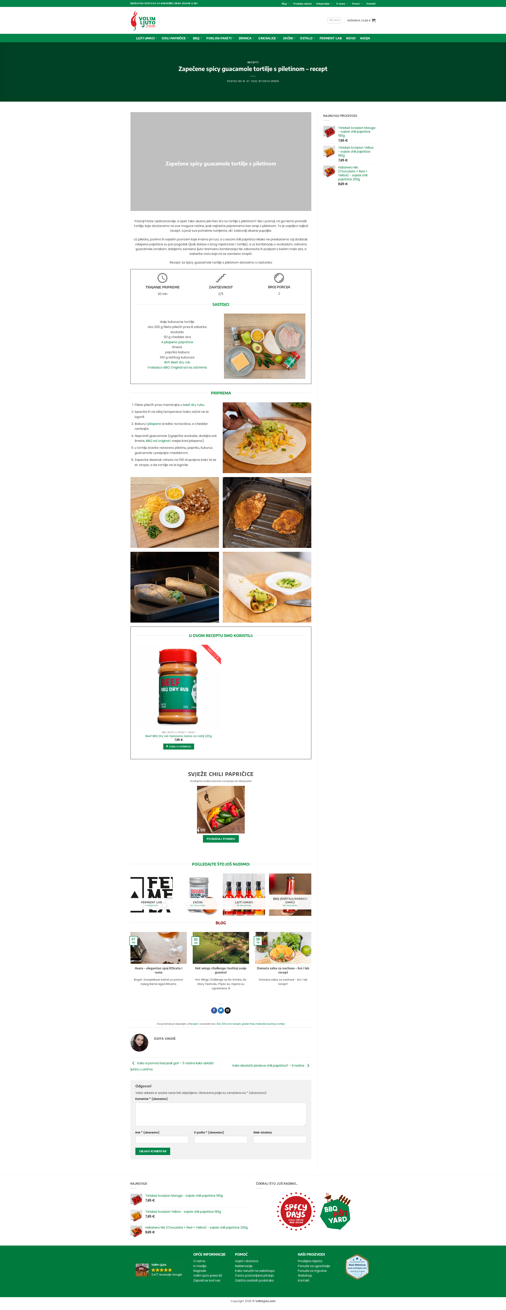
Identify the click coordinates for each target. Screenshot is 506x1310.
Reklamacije (244, 1266)
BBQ (196, 38)
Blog (284, 3)
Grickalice (267, 38)
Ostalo (306, 38)
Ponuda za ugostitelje (314, 1266)
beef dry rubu (193, 405)
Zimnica (245, 38)
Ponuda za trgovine (312, 1271)
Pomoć (356, 3)
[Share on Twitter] (221, 1010)
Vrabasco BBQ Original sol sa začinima (177, 367)
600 (224, 1024)
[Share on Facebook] (214, 1010)
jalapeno (154, 424)
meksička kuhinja (265, 1024)
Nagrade (199, 1271)
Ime (147, 1132)
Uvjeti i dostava (246, 1261)
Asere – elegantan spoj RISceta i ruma (158, 970)
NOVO (351, 38)
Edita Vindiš (271, 81)
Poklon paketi (218, 38)
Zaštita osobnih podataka (254, 1280)
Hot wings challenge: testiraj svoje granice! (220, 970)
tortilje (281, 1024)
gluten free (248, 1024)
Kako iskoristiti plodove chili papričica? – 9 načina (268, 1065)
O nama (340, 3)
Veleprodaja (322, 3)
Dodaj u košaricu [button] (180, 746)
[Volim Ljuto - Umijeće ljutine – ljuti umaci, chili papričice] (146, 20)
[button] (334, 20)
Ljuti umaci (145, 38)
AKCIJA (365, 38)
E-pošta (209, 1132)
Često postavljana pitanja (254, 1275)
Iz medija (199, 1266)
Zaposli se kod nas (206, 1280)
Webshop (305, 1275)
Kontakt (371, 3)
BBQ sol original (158, 441)
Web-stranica (262, 1132)
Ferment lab (331, 38)
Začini (288, 38)
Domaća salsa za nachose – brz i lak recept (283, 970)
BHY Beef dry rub (177, 362)
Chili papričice (174, 38)
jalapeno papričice (178, 342)
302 (218, 1024)
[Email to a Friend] (228, 1010)
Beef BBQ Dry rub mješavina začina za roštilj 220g (178, 736)
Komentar (151, 1099)
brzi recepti (234, 1024)
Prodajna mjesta (302, 3)
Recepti (253, 62)
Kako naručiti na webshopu (255, 1271)
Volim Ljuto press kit (207, 1275)
